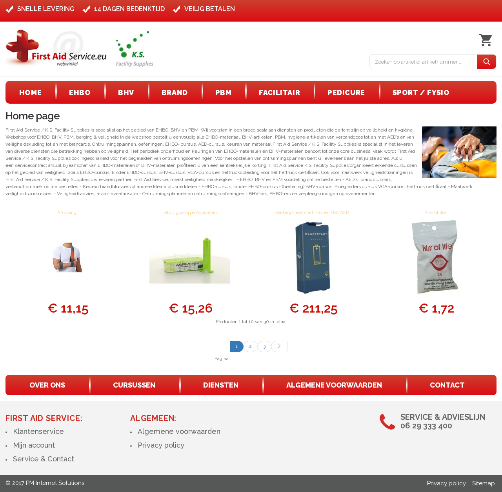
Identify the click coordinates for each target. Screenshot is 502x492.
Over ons (47, 385)
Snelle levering (46, 9)
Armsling (66, 212)
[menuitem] (30, 92)
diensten (220, 385)
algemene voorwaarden (334, 385)
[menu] (234, 92)
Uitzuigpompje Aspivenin (189, 212)
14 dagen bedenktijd (129, 9)
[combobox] (423, 62)
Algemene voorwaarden (179, 431)
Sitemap (483, 483)
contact (447, 385)
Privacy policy (161, 445)
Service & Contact (43, 459)
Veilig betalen (209, 9)
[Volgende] (279, 346)
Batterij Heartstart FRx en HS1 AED (312, 212)
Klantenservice (38, 431)
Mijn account (34, 445)
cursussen (134, 385)
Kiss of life (435, 212)
